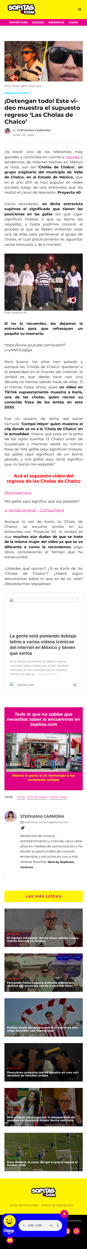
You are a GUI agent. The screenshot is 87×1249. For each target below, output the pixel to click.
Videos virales (58, 797)
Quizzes (38, 22)
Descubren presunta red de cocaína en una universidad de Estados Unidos (43, 1074)
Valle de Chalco (37, 797)
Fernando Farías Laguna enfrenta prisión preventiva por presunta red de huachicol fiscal (41, 984)
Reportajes (18, 22)
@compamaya (17, 492)
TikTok (21, 797)
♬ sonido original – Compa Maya (34, 510)
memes (73, 157)
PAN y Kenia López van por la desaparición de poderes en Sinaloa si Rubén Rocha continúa (41, 1118)
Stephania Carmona (34, 130)
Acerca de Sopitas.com (57, 1205)
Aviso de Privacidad (24, 1205)
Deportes (14, 1024)
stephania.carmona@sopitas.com (46, 822)
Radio (73, 22)
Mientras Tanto (17, 93)
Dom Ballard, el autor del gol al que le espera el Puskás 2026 (42, 1163)
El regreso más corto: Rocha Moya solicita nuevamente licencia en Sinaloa (43, 939)
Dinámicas (56, 22)
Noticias (13, 934)
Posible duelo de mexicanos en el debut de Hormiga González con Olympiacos (42, 1029)
